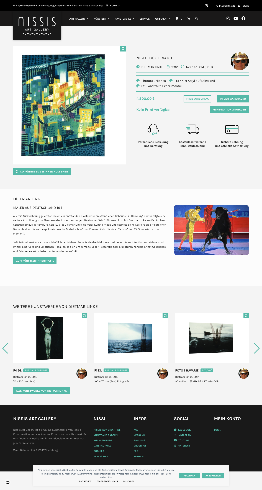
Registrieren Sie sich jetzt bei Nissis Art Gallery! (76, 5)
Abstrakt (154, 86)
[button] (189, 18)
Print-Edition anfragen (229, 109)
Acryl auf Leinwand (201, 81)
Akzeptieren (213, 475)
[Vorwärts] (242, 348)
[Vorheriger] (19, 348)
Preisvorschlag (197, 98)
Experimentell (172, 86)
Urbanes (159, 81)
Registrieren (227, 6)
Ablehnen (189, 475)
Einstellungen (7, 482)
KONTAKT (115, 5)
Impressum (128, 481)
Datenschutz (85, 481)
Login (245, 6)
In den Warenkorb (233, 98)
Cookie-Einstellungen (107, 481)
